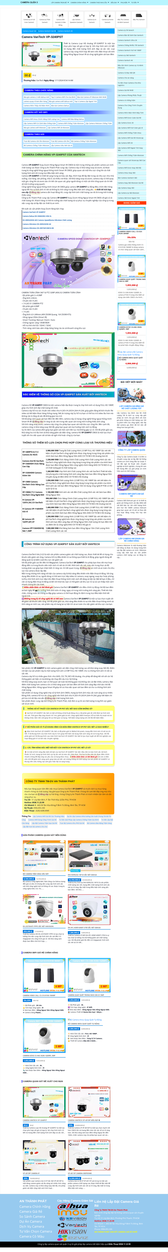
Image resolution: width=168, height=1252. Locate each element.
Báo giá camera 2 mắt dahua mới (36, 97)
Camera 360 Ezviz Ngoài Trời (129, 198)
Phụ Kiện (124, 2)
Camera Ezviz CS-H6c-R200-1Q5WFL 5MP (39, 1055)
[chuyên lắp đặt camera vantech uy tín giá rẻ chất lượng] (72, 1225)
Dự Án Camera (30, 1221)
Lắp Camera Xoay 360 (126, 188)
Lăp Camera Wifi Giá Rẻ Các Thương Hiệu (48, 816)
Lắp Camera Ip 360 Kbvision (128, 193)
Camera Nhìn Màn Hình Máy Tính (131, 113)
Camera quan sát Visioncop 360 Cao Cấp (131, 161)
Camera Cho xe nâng (126, 78)
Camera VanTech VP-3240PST (42, 37)
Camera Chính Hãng (78, 2)
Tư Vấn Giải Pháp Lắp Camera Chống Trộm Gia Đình (79, 820)
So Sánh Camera (32, 1216)
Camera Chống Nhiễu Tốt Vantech (131, 45)
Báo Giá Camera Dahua (60, 105)
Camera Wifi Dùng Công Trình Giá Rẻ (42, 820)
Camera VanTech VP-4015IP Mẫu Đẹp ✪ (84, 1120)
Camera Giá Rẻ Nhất (125, 90)
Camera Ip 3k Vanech (126, 30)
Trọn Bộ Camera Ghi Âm (60, 141)
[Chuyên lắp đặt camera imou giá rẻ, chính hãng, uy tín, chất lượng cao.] (72, 1212)
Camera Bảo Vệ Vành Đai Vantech (130, 35)
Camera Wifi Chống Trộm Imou (129, 133)
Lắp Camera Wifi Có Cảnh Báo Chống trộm (40, 123)
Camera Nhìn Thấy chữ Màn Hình (36, 105)
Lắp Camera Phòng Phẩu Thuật (129, 95)
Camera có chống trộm (126, 100)
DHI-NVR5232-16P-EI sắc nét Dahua (82, 875)
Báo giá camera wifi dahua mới (61, 101)
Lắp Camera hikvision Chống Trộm (99, 123)
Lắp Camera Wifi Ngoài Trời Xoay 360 (130, 149)
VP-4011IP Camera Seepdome (80, 1173)
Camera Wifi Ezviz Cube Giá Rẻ (129, 118)
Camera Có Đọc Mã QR (126, 73)
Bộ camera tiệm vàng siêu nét (36, 874)
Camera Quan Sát (29, 31)
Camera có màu (31, 1236)
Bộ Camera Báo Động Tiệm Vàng (99, 823)
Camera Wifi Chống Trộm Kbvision (71, 123)
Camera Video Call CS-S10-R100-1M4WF (39, 995)
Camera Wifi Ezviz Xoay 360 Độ (129, 168)
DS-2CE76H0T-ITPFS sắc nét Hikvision (38, 926)
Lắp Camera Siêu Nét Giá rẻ (61, 145)
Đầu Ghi (114, 2)
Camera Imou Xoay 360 (126, 173)
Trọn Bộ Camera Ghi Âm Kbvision (36, 141)
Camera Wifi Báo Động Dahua (72, 119)
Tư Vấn (134, 2)
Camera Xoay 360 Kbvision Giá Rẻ (130, 183)
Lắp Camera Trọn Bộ (59, 2)
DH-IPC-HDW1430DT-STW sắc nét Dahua (84, 927)
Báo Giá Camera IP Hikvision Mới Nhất (91, 97)
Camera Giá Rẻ (30, 1211)
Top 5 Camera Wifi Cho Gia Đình (63, 97)
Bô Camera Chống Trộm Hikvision (36, 145)
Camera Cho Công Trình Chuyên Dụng (130, 106)
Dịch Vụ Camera (31, 1226)
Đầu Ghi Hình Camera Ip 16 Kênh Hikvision (130, 66)
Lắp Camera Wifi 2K (125, 143)
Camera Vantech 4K (65, 31)
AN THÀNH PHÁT (33, 1201)
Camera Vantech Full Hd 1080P (129, 50)
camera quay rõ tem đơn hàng (35, 101)
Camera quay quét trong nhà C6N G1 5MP (86, 995)
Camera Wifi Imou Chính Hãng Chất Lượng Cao (41, 119)
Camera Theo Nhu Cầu (98, 2)
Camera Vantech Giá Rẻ (47, 31)
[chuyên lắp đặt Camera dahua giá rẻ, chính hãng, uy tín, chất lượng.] (72, 1206)
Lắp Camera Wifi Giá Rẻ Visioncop (130, 138)
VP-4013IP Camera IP (31, 1173)
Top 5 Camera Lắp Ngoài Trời (85, 101)
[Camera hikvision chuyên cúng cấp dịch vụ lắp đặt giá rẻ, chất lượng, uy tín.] (72, 1231)
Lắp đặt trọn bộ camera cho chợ (35, 827)
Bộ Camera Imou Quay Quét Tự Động (83, 1024)
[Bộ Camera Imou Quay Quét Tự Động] (85, 1019)
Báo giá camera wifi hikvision (35, 128)
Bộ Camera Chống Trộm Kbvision (83, 141)
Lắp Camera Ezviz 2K (126, 123)
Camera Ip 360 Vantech (127, 55)
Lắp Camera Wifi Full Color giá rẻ (130, 128)
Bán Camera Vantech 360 (127, 178)
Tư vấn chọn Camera (35, 1231)
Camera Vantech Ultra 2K (127, 40)
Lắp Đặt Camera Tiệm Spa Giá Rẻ (44, 823)
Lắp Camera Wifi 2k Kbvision (58, 128)
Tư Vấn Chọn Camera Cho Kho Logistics (129, 84)
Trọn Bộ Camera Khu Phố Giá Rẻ (72, 823)
